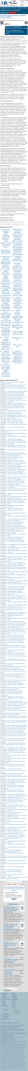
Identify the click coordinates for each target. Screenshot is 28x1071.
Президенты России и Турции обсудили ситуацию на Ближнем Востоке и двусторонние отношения (13, 740)
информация (6, 224)
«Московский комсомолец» (6, 1026)
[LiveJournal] (8, 24)
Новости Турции (17, 221)
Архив (13, 1007)
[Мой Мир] (6, 24)
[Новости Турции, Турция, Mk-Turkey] (15, 1011)
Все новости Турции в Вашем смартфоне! (9, 1022)
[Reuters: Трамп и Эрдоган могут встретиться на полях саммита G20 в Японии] (6, 283)
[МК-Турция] (9, 3)
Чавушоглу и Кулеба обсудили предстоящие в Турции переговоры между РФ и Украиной (12, 510)
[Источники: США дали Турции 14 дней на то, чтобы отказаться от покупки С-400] (6, 324)
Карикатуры (14, 997)
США (17, 223)
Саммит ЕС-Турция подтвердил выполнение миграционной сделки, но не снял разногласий (11, 802)
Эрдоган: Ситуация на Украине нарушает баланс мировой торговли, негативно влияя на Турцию (13, 474)
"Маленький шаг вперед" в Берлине (16, 653)
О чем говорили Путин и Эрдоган (15, 422)
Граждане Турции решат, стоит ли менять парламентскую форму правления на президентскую (12, 838)
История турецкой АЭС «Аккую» (15, 789)
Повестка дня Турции (9, 969)
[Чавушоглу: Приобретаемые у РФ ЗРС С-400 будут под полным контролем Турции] (18, 351)
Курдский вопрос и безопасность (14, 897)
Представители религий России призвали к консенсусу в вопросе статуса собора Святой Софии (12, 642)
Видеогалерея (5, 1006)
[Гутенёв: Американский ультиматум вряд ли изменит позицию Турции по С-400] (18, 297)
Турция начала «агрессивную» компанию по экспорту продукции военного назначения (11, 871)
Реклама (13, 1006)
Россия (22, 221)
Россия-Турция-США (11, 223)
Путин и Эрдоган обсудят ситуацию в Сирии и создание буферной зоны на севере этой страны (13, 745)
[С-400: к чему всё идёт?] (18, 337)
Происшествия (4, 12)
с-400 (24, 224)
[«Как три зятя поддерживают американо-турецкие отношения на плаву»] (6, 229)
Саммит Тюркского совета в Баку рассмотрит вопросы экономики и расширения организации (12, 684)
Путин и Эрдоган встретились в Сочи (16, 624)
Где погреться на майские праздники (16, 835)
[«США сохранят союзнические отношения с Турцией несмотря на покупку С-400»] (18, 270)
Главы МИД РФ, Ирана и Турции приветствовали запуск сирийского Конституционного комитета (13, 660)
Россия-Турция (3, 223)
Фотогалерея (14, 994)
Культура (9, 10)
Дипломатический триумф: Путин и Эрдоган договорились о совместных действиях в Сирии (12, 671)
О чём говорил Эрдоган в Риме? (15, 804)
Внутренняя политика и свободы (14, 895)
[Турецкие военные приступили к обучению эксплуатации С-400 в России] (18, 310)
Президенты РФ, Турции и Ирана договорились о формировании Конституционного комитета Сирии (12, 698)
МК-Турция (3, 8)
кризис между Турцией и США (16, 224)
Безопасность (16, 10)
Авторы (13, 1001)
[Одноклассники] (4, 24)
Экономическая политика (12, 892)
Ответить (14, 899)
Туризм (25, 8)
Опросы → (22, 901)
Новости (8, 8)
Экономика (3, 10)
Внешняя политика (10, 894)
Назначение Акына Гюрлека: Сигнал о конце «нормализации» (11, 972)
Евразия (3, 994)
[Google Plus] (9, 24)
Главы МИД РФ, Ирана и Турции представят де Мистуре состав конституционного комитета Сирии (12, 752)
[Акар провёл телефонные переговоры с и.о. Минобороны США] (18, 256)
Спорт (3, 1000)
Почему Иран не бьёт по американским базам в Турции (10, 945)
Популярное (4, 997)
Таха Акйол (6, 957)
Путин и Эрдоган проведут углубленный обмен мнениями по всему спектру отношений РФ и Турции (13, 722)
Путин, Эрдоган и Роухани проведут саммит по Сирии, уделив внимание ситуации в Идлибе (12, 766)
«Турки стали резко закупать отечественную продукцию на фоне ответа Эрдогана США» (13, 770)
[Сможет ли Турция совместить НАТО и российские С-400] (18, 324)
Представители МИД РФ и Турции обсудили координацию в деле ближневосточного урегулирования (12, 408)
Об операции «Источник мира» (15, 690)
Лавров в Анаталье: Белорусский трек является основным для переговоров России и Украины (13, 609)
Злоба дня (4, 1003)
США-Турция (21, 223)
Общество (20, 8)
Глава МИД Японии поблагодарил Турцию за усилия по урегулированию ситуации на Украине (12, 542)
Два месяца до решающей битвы (15, 785)
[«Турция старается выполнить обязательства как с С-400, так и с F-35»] (6, 337)
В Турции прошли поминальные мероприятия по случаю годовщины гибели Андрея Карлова (13, 656)
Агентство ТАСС (4, 220)
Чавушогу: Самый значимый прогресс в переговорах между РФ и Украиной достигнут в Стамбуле (13, 490)
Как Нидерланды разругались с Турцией (17, 856)
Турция (1, 224)
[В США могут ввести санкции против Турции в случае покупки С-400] (6, 364)
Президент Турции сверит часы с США (16, 830)
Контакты (14, 1005)
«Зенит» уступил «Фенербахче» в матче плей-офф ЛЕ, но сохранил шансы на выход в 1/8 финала (13, 736)
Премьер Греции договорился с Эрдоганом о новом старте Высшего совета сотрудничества (11, 694)
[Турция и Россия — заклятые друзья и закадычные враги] (6, 242)
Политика (14, 8)
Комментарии (12, 12)
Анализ (3, 1001)
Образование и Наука (6, 999)
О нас (13, 1004)
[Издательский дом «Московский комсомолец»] (6, 1014)
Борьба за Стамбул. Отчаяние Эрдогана (17, 716)
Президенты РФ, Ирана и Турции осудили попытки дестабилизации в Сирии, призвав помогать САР (13, 647)
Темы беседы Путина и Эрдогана (15, 452)
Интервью (4, 1002)
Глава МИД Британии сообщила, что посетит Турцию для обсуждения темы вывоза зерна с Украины (13, 447)
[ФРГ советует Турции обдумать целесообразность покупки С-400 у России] (6, 297)
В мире (3, 998)
